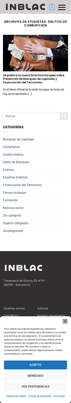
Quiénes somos (14, 308)
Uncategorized (13, 231)
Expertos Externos (15, 177)
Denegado (36, 376)
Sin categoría (12, 215)
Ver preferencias (35, 386)
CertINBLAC (11, 316)
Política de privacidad (39, 396)
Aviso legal (59, 396)
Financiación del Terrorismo (22, 185)
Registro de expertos (51, 316)
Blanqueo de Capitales (18, 139)
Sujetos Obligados (15, 223)
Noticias (42, 308)
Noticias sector (13, 208)
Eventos (8, 170)
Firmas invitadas (14, 193)
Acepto (35, 365)
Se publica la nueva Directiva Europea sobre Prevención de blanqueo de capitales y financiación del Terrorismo (33, 79)
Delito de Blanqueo (16, 162)
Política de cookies (16, 396)
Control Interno (13, 154)
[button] (65, 321)
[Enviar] (64, 116)
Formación (10, 200)
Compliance (11, 147)
